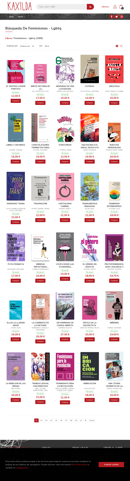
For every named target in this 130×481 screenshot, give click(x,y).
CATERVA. (89, 86)
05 (56, 420)
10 (81, 420)
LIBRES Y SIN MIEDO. (15, 145)
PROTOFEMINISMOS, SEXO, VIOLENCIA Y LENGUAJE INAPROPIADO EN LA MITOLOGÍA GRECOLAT (114, 265)
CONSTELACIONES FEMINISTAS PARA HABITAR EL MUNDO (40, 146)
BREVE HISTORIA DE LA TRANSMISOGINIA (40, 87)
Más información (79, 464)
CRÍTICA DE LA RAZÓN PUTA (89, 324)
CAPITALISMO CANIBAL (65, 204)
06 (61, 420)
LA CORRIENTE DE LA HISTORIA (40, 324)
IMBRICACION (89, 383)
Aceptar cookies (111, 464)
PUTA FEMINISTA (16, 264)
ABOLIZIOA (114, 86)
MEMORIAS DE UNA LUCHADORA (65, 87)
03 (46, 420)
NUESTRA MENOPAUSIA (114, 146)
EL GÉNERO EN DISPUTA (89, 265)
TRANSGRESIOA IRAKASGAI (89, 204)
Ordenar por (12, 46)
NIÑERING (114, 322)
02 (41, 420)
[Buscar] (90, 7)
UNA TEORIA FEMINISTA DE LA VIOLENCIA (114, 384)
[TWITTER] (117, 16)
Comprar (15, 101)
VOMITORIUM (65, 145)
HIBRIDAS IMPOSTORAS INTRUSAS (40, 265)
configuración (21, 467)
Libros (21, 16)
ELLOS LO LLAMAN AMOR (16, 324)
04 (51, 420)
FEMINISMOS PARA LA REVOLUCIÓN (65, 384)
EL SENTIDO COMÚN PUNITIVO (15, 87)
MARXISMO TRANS (16, 203)
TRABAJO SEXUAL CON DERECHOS (40, 384)
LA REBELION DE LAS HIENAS (16, 384)
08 (71, 420)
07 (66, 420)
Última (92, 420)
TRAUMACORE (40, 203)
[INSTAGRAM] (122, 16)
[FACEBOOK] (111, 16)
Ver (40, 46)
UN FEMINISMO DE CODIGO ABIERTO (65, 324)
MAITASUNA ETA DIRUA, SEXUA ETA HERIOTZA (90, 146)
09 (76, 420)
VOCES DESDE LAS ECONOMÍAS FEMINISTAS (65, 265)
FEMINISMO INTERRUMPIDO (114, 204)
